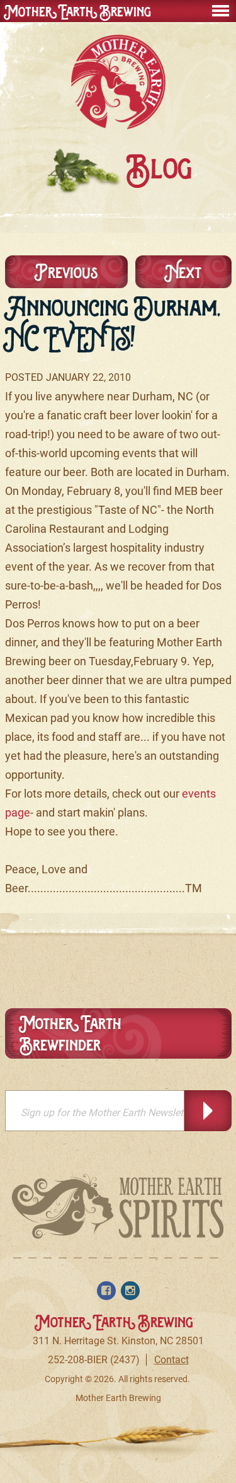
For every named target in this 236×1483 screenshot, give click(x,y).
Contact (171, 1360)
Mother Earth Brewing (78, 12)
